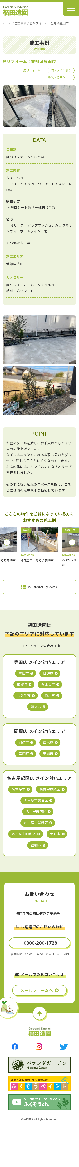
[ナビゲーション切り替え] (71, 8)
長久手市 (24, 696)
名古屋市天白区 (36, 800)
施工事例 (21, 23)
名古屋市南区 (36, 812)
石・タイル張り (61, 70)
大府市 (55, 834)
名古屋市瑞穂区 (36, 823)
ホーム (7, 23)
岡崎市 (24, 742)
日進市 (48, 673)
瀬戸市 (50, 696)
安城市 (48, 754)
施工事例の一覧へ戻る (43, 587)
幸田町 (24, 754)
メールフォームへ (36, 990)
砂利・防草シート (59, 77)
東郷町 (22, 684)
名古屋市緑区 (50, 789)
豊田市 (24, 673)
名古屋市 (18, 789)
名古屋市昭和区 (24, 834)
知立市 (36, 707)
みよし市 (48, 684)
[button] (7, 542)
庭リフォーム (31, 70)
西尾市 (48, 742)
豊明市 (36, 845)
